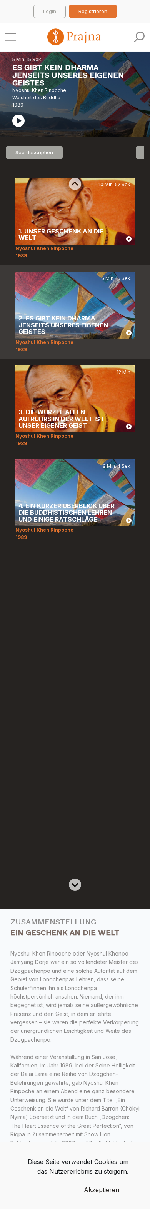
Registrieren (92, 11)
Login (49, 11)
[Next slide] (75, 885)
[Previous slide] (75, 184)
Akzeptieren (101, 1190)
